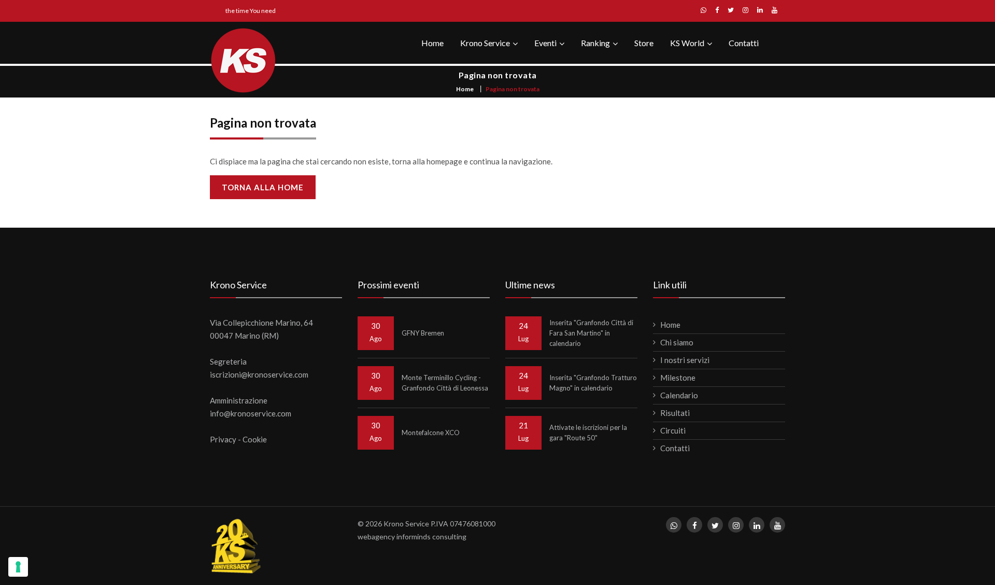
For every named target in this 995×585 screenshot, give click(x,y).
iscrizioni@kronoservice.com (259, 374)
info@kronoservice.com (250, 413)
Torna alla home (263, 187)
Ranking (595, 43)
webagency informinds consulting (412, 536)
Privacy (223, 439)
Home (432, 43)
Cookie (255, 439)
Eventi (545, 43)
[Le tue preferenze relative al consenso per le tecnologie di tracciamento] (18, 567)
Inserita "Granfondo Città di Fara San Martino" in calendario (591, 332)
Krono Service (485, 43)
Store (643, 43)
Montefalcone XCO (431, 432)
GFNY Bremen (423, 333)
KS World (687, 43)
